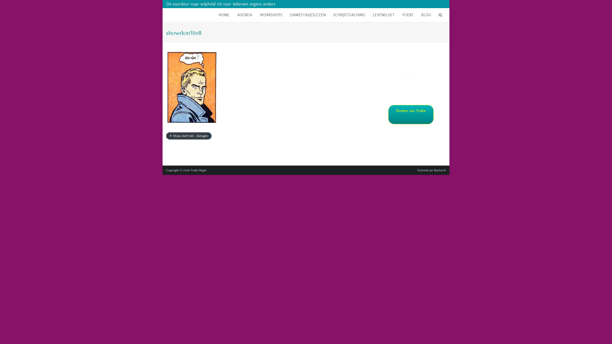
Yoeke (408, 15)
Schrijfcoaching (349, 15)
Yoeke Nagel (198, 170)
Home (224, 15)
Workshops (271, 15)
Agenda (244, 15)
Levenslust (383, 15)
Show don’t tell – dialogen (190, 136)
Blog (426, 15)
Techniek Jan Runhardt (431, 170)
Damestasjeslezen (308, 15)
